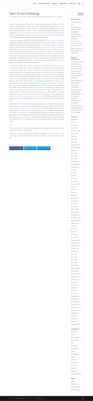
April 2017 (74, 290)
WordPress (39, 398)
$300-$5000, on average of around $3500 (44, 83)
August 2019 (74, 223)
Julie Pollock (14, 17)
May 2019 (74, 232)
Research (51, 17)
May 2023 (74, 156)
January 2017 (75, 299)
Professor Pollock (44, 3)
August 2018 (74, 251)
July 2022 (73, 170)
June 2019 (74, 229)
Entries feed (74, 384)
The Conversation (76, 374)
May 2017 (74, 288)
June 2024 (74, 139)
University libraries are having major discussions (25, 96)
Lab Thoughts (35, 17)
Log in (73, 381)
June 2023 (74, 153)
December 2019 (75, 215)
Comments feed (76, 387)
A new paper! (77, 112)
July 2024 (73, 136)
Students (54, 3)
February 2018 (75, 268)
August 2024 (74, 133)
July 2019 (73, 226)
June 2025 (74, 125)
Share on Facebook (16, 148)
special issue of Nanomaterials (31, 108)
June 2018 (74, 257)
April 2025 (74, 128)
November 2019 (76, 218)
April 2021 (74, 195)
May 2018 (74, 260)
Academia (74, 332)
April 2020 (74, 206)
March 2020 (74, 209)
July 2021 (73, 187)
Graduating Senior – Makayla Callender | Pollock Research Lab (77, 108)
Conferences (75, 346)
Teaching (73, 371)
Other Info (72, 3)
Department (74, 348)
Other (72, 357)
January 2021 (75, 198)
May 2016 (74, 321)
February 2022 (75, 184)
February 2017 (75, 296)
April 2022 (74, 178)
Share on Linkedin (44, 148)
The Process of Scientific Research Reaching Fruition (76, 43)
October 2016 (75, 307)
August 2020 (74, 201)
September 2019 (76, 220)
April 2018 (74, 262)
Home (34, 3)
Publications (63, 3)
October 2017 (75, 279)
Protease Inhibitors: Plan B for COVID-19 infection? (77, 75)
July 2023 (73, 150)
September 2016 (76, 310)
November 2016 (76, 304)
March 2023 (74, 161)
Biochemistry (75, 340)
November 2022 (76, 164)
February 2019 (75, 240)
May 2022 (74, 175)
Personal (73, 360)
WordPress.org (75, 390)
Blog (78, 3)
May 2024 (74, 142)
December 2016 (75, 302)
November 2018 (76, 246)
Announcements (76, 337)
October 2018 (75, 248)
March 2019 (74, 237)
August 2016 (74, 313)
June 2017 (74, 285)
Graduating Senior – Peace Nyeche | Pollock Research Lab (77, 92)
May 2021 (74, 192)
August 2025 (74, 119)
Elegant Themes (22, 398)
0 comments (59, 17)
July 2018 (73, 254)
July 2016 (73, 316)
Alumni (73, 334)
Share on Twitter (30, 148)
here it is (28, 117)
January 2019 (75, 243)
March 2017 (74, 293)
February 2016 (75, 324)
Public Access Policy (53, 41)
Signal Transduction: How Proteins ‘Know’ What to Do (77, 51)
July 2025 (73, 122)
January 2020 (75, 212)
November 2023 (76, 147)
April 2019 (74, 234)
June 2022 (74, 173)
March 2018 (74, 265)
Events (73, 351)
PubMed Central (50, 47)
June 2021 (74, 189)
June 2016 (74, 319)
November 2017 (76, 276)
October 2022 (75, 167)
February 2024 (75, 145)
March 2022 (74, 181)
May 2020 (74, 204)
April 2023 (74, 159)
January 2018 (75, 271)
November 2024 (76, 131)
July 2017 (73, 282)
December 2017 (75, 274)
